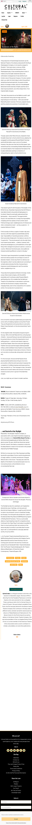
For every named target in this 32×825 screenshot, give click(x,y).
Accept (16, 819)
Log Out (3, 16)
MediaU (16, 784)
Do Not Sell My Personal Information (16, 773)
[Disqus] (16, 664)
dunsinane (24, 561)
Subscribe (16, 766)
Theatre (4, 31)
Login (20, 1)
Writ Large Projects (16, 786)
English (4, 1)
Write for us (16, 762)
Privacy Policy (16, 770)
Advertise (16, 757)
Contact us (16, 760)
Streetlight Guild (16, 792)
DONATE (17, 12)
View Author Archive (16, 589)
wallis (20, 564)
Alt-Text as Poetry (16, 790)
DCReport (16, 781)
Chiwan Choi (4, 20)
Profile (22, 16)
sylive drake (14, 564)
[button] (18, 50)
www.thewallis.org (20, 407)
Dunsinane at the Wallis (10, 46)
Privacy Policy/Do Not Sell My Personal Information (16, 822)
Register (24, 1)
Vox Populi (16, 788)
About (23, 12)
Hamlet (24, 558)
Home (3, 12)
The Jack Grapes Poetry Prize (16, 764)
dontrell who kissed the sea (12, 561)
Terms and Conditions (16, 768)
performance (10, 558)
